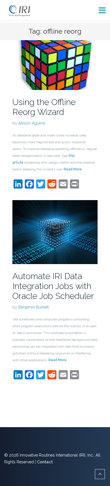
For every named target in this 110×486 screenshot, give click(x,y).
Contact (45, 462)
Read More (73, 169)
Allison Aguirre (31, 123)
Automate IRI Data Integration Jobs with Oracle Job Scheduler (53, 286)
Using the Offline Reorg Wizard (44, 107)
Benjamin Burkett (33, 307)
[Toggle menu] (100, 10)
